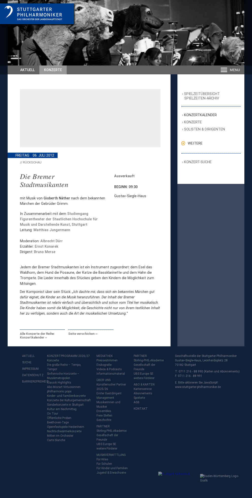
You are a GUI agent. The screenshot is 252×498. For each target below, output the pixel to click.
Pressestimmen (107, 360)
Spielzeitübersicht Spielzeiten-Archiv (202, 96)
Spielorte (139, 398)
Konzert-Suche (198, 162)
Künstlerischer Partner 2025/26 (111, 387)
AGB (137, 402)
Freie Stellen (104, 415)
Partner (103, 426)
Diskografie (103, 365)
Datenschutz (32, 375)
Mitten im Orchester (60, 435)
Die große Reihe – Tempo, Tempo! (64, 367)
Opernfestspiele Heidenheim (65, 427)
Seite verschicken (81, 334)
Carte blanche (56, 440)
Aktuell (27, 70)
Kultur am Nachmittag (62, 409)
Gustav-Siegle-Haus (130, 196)
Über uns (103, 380)
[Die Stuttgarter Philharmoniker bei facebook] (27, 394)
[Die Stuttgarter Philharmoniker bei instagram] (37, 394)
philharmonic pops (59, 391)
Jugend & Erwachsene (111, 472)
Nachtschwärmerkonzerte (64, 431)
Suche (27, 362)
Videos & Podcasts (109, 369)
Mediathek (104, 356)
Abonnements (143, 393)
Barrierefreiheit (32, 381)
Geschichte (103, 420)
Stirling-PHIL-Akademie (111, 431)
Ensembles (103, 411)
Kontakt (141, 408)
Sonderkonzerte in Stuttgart (65, 404)
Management (105, 398)
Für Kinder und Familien (112, 468)
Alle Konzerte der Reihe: (37, 335)
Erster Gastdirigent (109, 393)
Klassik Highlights (59, 382)
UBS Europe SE (106, 444)
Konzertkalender (200, 115)
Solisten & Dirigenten (204, 129)
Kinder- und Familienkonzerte (66, 396)
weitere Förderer (106, 448)
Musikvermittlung (111, 455)
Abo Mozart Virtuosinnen (63, 387)
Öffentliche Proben (59, 418)
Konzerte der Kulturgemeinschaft (69, 400)
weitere (195, 143)
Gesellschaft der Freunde (107, 437)
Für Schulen (104, 464)
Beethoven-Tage (58, 422)
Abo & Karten (144, 384)
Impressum (30, 368)
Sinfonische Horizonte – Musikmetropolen (63, 376)
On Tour (52, 413)
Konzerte (53, 70)
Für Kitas (102, 459)
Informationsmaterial (110, 373)
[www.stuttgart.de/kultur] (178, 481)
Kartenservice (143, 389)
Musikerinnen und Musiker (108, 404)
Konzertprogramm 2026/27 (68, 356)
